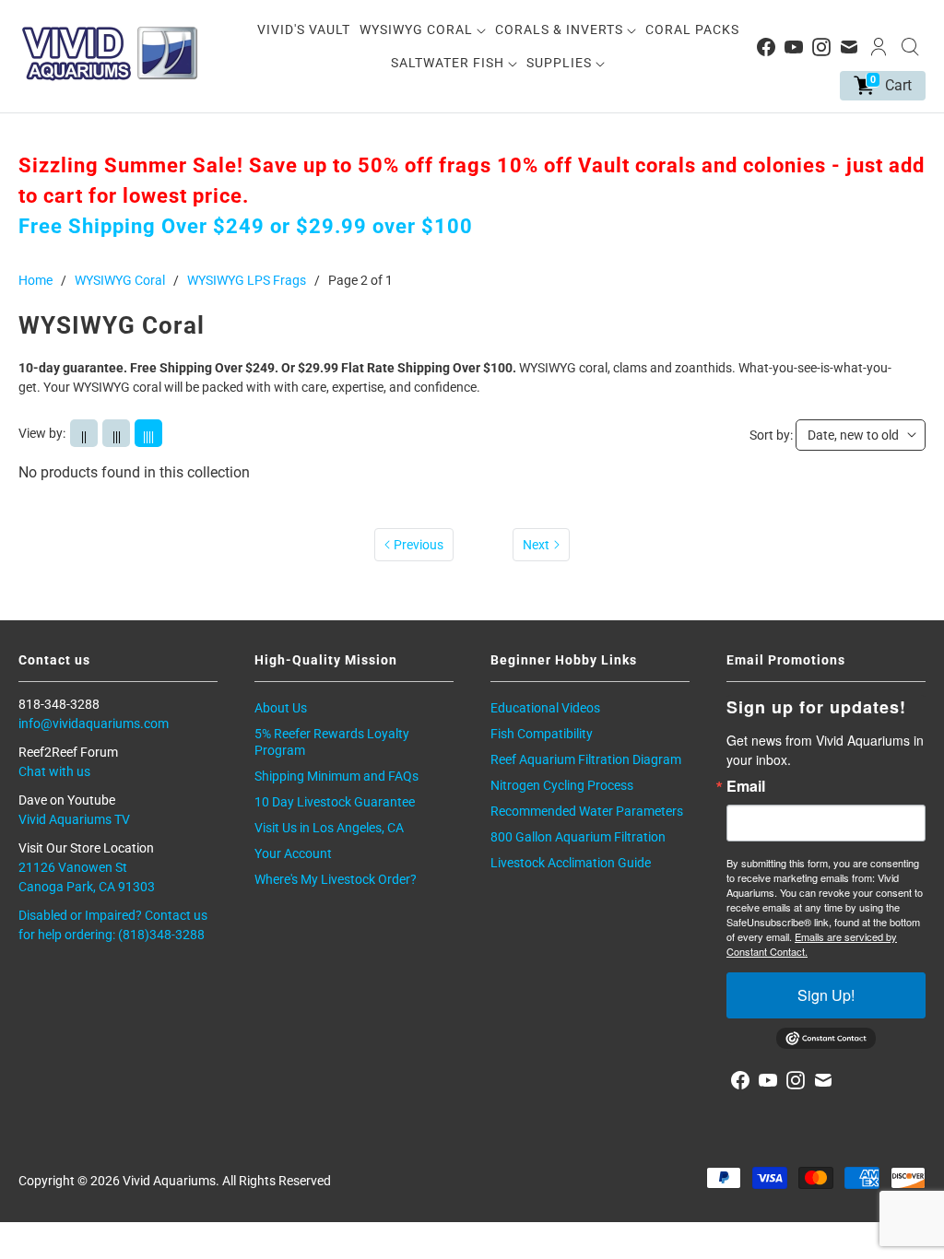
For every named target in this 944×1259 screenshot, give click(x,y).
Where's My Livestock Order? (335, 879)
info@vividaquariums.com (93, 723)
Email (745, 786)
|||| (148, 436)
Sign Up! (826, 995)
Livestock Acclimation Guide (570, 862)
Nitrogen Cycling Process (561, 785)
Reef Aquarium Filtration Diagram (585, 759)
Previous (418, 544)
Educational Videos (545, 707)
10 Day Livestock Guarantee (334, 801)
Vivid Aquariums (169, 1180)
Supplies (561, 62)
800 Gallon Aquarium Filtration (578, 837)
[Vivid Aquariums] (110, 53)
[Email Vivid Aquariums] (849, 47)
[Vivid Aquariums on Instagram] (821, 47)
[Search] (910, 47)
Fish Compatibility (541, 733)
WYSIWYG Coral (418, 29)
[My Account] (878, 47)
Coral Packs (692, 29)
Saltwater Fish (449, 62)
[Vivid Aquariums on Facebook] (766, 47)
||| (116, 436)
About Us (280, 707)
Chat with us (54, 771)
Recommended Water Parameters (586, 811)
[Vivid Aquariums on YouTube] (794, 47)
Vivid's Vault (303, 29)
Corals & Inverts (561, 29)
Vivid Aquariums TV (74, 819)
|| (84, 436)
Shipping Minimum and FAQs (336, 776)
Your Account (293, 853)
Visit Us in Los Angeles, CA (329, 827)
